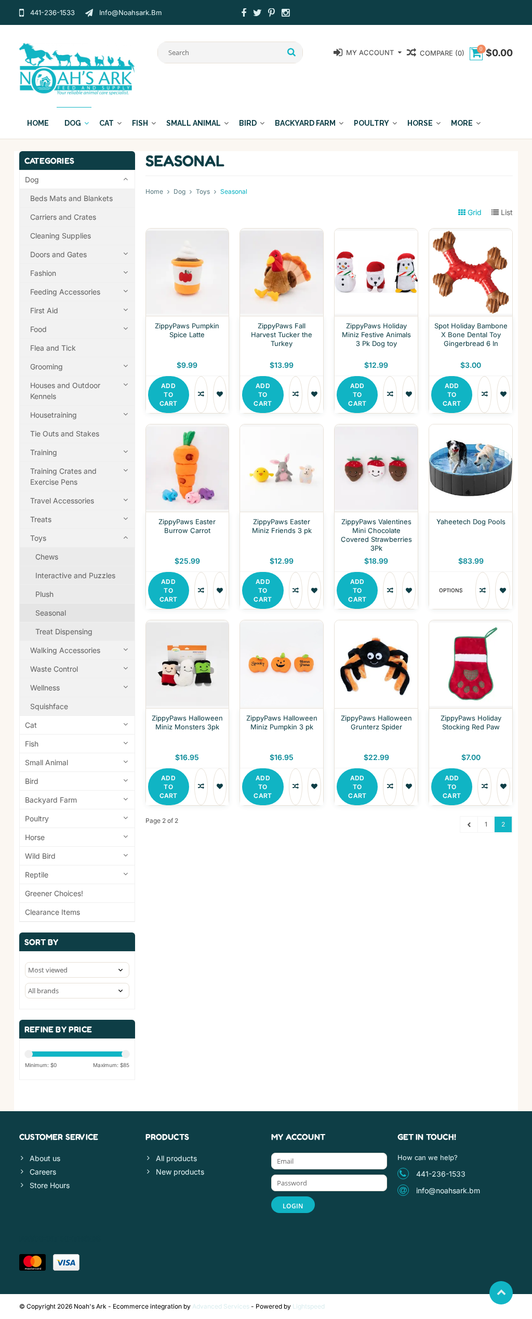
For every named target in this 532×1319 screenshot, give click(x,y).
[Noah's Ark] (77, 68)
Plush (44, 594)
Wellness (45, 687)
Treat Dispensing (63, 631)
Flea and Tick (53, 347)
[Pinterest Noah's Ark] (271, 14)
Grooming (46, 366)
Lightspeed (308, 1306)
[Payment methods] (32, 1262)
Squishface (49, 706)
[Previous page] (469, 824)
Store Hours (50, 1185)
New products (180, 1171)
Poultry (371, 123)
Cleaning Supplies (60, 235)
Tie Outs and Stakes (64, 433)
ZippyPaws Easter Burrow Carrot (187, 526)
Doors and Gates (58, 254)
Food (38, 329)
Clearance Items (52, 912)
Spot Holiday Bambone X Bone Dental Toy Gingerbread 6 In (471, 335)
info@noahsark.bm (448, 1190)
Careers (43, 1171)
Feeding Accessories (65, 291)
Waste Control (54, 668)
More (462, 123)
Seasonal (50, 612)
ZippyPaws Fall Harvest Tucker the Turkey (281, 335)
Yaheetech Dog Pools (471, 521)
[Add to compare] (201, 394)
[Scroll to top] (501, 1292)
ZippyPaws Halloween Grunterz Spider (376, 722)
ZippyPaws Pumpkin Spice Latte (187, 330)
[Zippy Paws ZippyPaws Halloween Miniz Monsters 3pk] (187, 625)
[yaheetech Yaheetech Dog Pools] (470, 429)
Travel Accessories (62, 500)
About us (45, 1158)
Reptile (36, 874)
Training (43, 452)
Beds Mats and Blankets (71, 198)
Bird (248, 123)
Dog (72, 123)
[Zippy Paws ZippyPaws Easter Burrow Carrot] (187, 429)
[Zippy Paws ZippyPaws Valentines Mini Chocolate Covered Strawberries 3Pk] (376, 429)
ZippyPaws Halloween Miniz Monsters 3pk (187, 722)
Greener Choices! (54, 893)
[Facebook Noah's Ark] (243, 14)
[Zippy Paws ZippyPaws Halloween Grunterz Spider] (376, 625)
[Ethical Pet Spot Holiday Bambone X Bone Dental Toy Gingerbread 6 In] (470, 234)
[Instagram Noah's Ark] (285, 14)
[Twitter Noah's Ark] (257, 14)
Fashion (43, 273)
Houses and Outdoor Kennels (65, 391)
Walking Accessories (65, 650)
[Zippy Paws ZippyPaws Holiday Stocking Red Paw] (470, 625)
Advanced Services (220, 1306)
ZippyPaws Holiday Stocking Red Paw (471, 722)
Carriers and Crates (63, 216)
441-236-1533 (441, 1173)
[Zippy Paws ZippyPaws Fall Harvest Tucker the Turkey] (281, 234)
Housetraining (53, 414)
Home (38, 123)
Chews (46, 556)
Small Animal (193, 123)
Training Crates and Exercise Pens (63, 476)
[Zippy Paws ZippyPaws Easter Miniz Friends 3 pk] (281, 429)
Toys (38, 538)
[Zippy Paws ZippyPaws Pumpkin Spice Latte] (187, 234)
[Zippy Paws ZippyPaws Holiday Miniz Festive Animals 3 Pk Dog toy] (376, 234)
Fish (140, 123)
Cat (106, 123)
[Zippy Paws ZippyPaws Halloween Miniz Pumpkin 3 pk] (281, 625)
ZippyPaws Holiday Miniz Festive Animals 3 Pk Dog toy (376, 335)
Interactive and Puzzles (75, 575)
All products (176, 1158)
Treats (40, 519)
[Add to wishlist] (220, 394)
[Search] (292, 52)
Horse (420, 123)
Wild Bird (40, 855)
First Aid (44, 310)
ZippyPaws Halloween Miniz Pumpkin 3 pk (281, 722)
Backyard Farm (305, 123)
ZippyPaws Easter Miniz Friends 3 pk (282, 526)
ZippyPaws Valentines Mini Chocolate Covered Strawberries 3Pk (376, 534)
